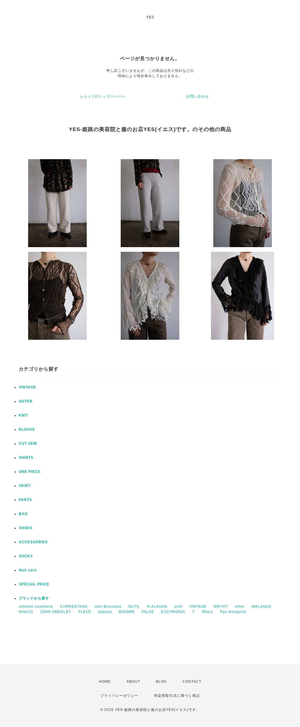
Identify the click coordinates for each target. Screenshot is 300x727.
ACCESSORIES (33, 542)
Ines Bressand (108, 606)
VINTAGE (27, 387)
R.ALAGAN (157, 606)
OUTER (26, 401)
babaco (105, 612)
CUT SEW (28, 443)
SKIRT (25, 486)
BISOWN (127, 612)
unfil (178, 606)
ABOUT (133, 682)
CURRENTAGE (74, 606)
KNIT (23, 415)
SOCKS (26, 556)
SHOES (26, 528)
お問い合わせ (197, 96)
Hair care (28, 570)
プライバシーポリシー (119, 696)
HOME (105, 682)
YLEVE (84, 612)
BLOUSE (27, 429)
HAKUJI (26, 612)
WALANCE (261, 606)
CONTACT (192, 682)
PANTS (25, 500)
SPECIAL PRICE (34, 584)
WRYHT (221, 606)
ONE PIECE (29, 472)
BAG (23, 514)
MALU (207, 612)
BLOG (161, 682)
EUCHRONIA (173, 612)
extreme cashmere (36, 606)
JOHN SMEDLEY (55, 612)
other (240, 606)
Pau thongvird (233, 612)
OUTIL (134, 606)
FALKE (148, 612)
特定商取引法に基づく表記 (177, 696)
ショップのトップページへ (102, 96)
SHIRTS (26, 458)
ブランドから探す (34, 598)
